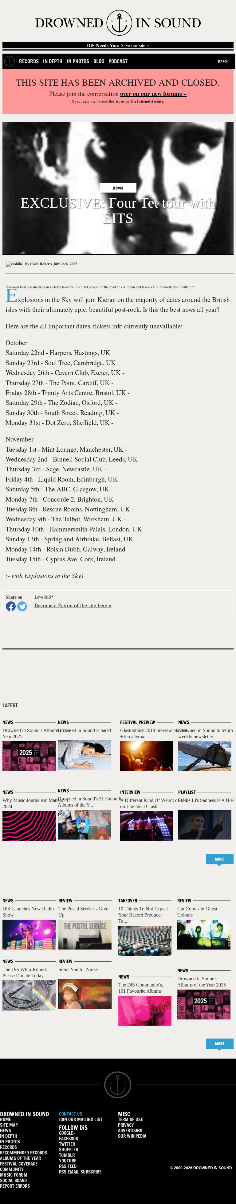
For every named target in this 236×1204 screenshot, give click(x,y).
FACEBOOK (68, 1138)
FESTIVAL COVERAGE (18, 1164)
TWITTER (67, 1144)
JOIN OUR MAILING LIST (80, 1119)
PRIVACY (126, 1125)
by (38, 263)
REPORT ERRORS (15, 1186)
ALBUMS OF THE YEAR (20, 1158)
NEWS (5, 1130)
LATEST (10, 705)
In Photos (78, 61)
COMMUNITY (12, 1169)
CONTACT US (70, 1114)
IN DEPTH (8, 1136)
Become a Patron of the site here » (73, 605)
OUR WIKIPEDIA (132, 1136)
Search (223, 61)
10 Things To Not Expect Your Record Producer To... (143, 915)
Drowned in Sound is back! (84, 730)
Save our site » (118, 45)
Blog (98, 61)
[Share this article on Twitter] (22, 606)
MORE (219, 859)
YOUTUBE (67, 1160)
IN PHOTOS (10, 1141)
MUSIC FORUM (13, 1175)
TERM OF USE (130, 1119)
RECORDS (8, 1147)
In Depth (52, 61)
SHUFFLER (68, 1149)
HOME (5, 1119)
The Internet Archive (146, 101)
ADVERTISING (130, 1130)
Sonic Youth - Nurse (78, 969)
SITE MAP (9, 1125)
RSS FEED (68, 1166)
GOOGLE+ (67, 1133)
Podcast (118, 61)
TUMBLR (67, 1155)
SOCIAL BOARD (13, 1180)
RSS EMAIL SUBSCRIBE (80, 1172)
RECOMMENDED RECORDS (23, 1152)
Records (29, 61)
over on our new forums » (153, 93)
